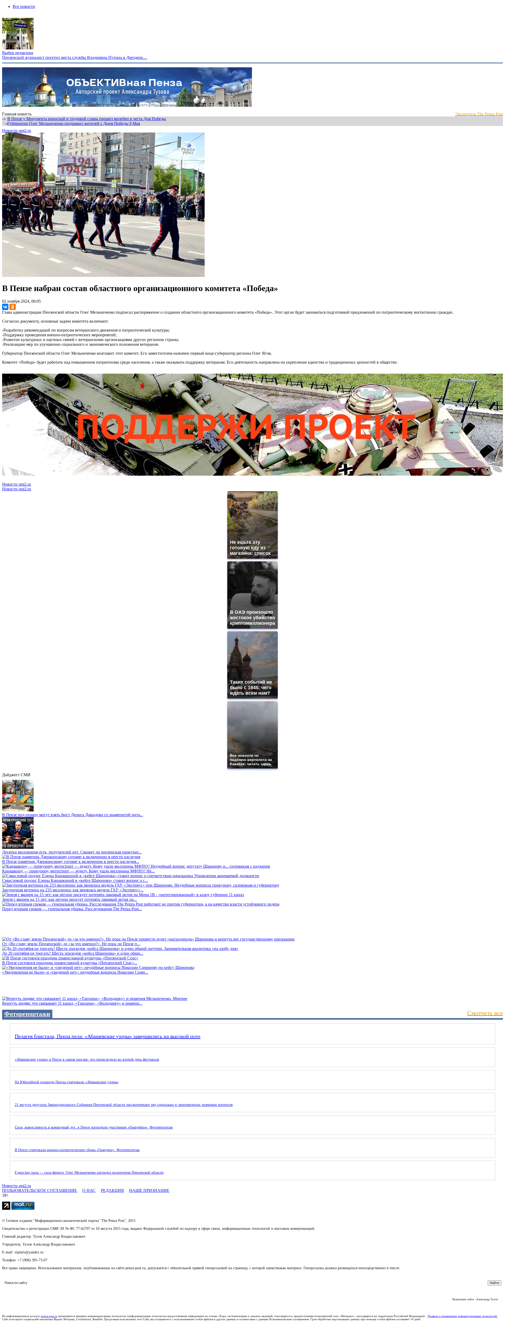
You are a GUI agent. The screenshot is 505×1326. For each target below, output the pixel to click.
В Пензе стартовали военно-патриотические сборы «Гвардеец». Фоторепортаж (77, 1150)
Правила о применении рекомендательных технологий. (463, 1316)
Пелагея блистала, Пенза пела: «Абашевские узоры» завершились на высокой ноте (107, 1036)
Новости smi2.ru (16, 130)
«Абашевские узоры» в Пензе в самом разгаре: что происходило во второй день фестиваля (87, 1059)
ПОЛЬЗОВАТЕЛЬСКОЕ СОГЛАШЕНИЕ (39, 1190)
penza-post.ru (49, 1316)
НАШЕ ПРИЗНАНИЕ (149, 1190)
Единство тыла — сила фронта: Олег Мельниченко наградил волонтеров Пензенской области (89, 1173)
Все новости (24, 6)
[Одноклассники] (12, 307)
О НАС (88, 1190)
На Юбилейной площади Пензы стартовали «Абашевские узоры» (67, 1082)
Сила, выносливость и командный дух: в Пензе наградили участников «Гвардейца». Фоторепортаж (94, 1127)
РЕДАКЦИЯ (112, 1190)
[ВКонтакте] (5, 307)
